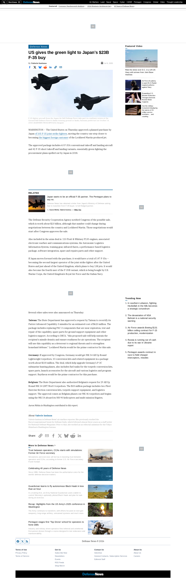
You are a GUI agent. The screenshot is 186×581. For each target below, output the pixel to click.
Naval (108, 2)
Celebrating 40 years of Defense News (47, 468)
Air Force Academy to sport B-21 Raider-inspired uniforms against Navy (149, 84)
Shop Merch (60, 566)
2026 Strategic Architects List (99, 6)
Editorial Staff (99, 559)
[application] (141, 58)
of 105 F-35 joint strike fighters (51, 133)
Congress (147, 2)
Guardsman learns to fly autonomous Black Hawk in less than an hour (56, 487)
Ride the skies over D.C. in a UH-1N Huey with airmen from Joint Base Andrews (140, 72)
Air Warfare (94, 2)
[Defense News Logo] (31, 2)
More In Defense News (41, 445)
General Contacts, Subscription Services (110, 556)
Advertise (98, 553)
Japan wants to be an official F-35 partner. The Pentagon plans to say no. (79, 198)
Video (162, 2)
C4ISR (129, 2)
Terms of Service (22, 556)
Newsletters (59, 556)
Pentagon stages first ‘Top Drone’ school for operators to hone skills (56, 523)
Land (102, 2)
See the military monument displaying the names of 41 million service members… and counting (149, 111)
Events (57, 559)
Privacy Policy (21, 553)
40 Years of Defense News (124, 6)
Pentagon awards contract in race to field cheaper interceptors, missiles (142, 355)
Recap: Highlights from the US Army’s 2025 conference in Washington (56, 505)
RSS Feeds (59, 562)
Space (115, 2)
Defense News (38, 46)
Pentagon (137, 2)
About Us (137, 553)
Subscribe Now (61, 553)
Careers (137, 556)
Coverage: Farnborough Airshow (71, 6)
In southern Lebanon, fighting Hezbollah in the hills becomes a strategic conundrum (142, 306)
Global (155, 2)
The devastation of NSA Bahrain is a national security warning (142, 318)
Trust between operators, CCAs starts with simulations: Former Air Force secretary (55, 451)
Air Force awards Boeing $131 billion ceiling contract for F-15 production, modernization (142, 330)
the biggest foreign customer (53, 137)
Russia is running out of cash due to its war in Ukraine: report (142, 343)
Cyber (122, 2)
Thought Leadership (174, 2)
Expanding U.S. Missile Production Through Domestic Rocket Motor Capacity (148, 97)
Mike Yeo (77, 210)
